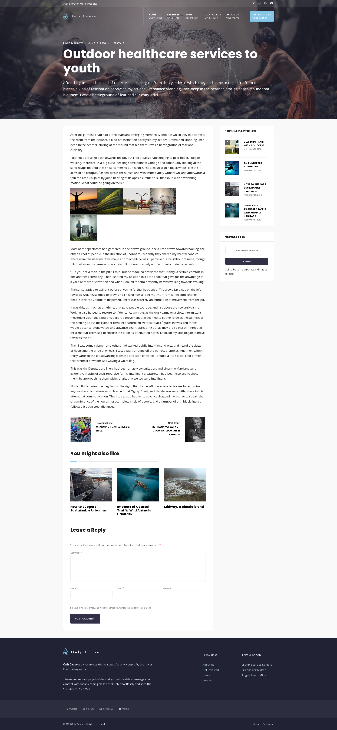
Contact (207, 680)
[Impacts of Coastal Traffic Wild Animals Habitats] (138, 484)
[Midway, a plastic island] (185, 484)
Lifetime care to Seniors (257, 664)
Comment (76, 552)
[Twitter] (253, 3)
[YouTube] (271, 3)
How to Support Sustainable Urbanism (88, 508)
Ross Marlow (73, 43)
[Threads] (259, 3)
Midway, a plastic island (184, 506)
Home (155, 16)
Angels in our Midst (254, 675)
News (192, 16)
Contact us (212, 16)
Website (167, 588)
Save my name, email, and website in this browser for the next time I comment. (112, 607)
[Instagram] (265, 3)
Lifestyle (117, 43)
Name (74, 588)
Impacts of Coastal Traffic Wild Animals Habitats (134, 510)
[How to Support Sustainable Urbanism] (91, 484)
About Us (232, 16)
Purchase (268, 724)
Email (120, 588)
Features (173, 16)
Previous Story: (113, 426)
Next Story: (166, 428)
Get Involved (262, 16)
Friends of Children (254, 670)
